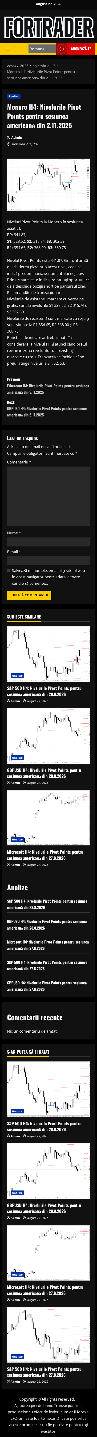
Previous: (48, 385)
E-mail (14, 551)
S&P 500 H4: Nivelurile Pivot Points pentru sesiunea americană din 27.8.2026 (44, 1372)
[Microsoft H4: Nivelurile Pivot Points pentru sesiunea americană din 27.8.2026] (48, 818)
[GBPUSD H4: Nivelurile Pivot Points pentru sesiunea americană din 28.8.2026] (48, 736)
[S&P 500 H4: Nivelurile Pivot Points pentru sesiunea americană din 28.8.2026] (48, 654)
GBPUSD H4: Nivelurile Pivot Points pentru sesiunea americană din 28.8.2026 (44, 773)
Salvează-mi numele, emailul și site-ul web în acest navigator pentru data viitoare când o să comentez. (48, 577)
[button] (7, 49)
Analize (13, 96)
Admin (16, 137)
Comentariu (19, 462)
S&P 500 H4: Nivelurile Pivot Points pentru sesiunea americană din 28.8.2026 (44, 691)
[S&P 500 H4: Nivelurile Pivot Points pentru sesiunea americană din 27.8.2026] (48, 1335)
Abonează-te (81, 48)
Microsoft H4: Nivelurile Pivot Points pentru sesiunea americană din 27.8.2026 (45, 855)
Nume (14, 533)
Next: (47, 408)
